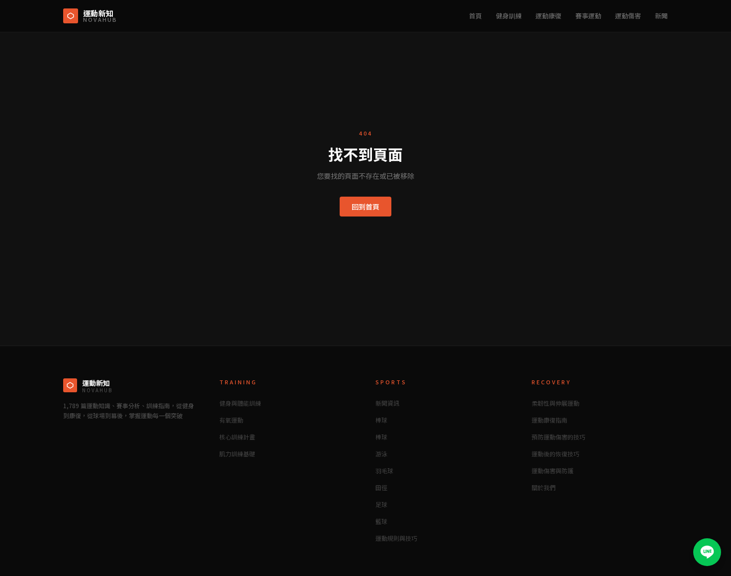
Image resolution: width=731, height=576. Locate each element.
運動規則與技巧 (396, 538)
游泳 (381, 453)
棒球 (381, 420)
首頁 (475, 15)
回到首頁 (365, 207)
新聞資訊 (387, 403)
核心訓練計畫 (237, 436)
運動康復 (548, 15)
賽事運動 (588, 15)
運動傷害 (628, 15)
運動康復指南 (549, 420)
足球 (381, 504)
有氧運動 (231, 420)
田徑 (381, 487)
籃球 (381, 521)
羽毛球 (384, 470)
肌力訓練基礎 (237, 453)
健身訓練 (509, 15)
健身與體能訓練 (240, 403)
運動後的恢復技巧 (555, 453)
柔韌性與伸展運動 (555, 403)
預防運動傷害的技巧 (558, 436)
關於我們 (543, 487)
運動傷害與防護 (552, 470)
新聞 (661, 15)
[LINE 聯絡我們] (707, 552)
